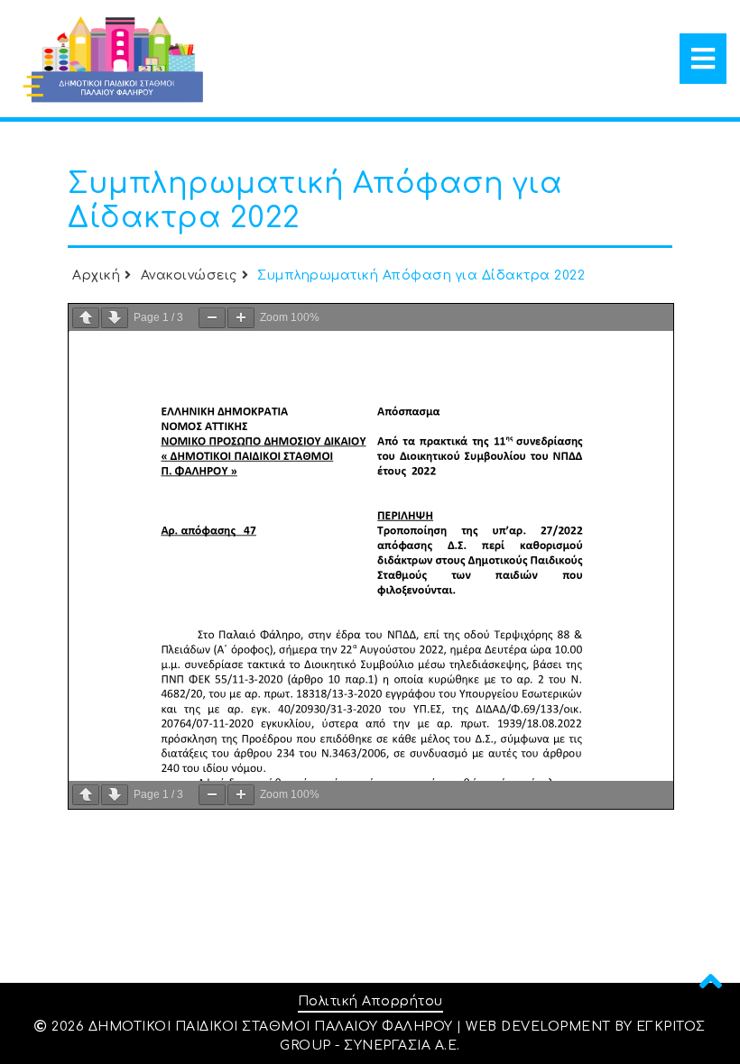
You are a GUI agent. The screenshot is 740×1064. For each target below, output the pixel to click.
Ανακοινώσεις (189, 275)
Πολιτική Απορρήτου (370, 1001)
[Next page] (114, 317)
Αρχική (96, 275)
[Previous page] (85, 317)
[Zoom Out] (212, 317)
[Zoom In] (240, 317)
